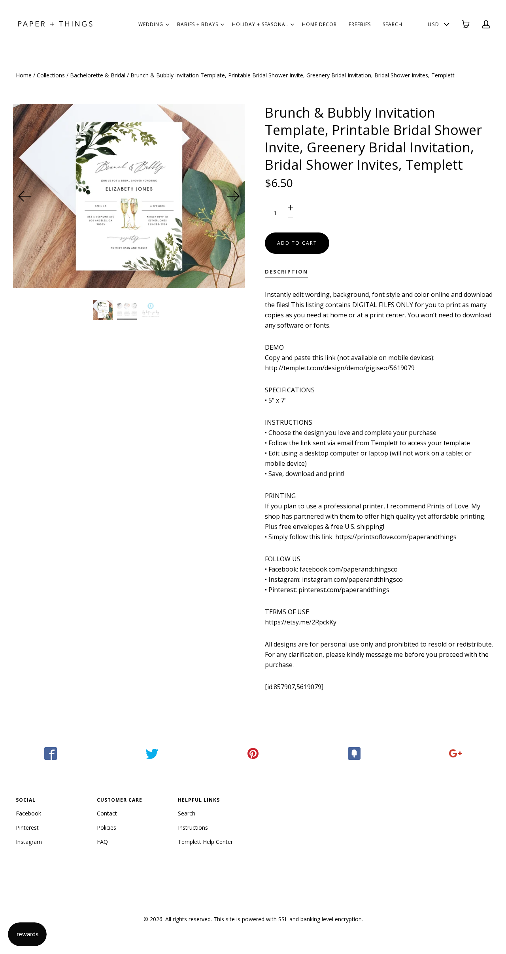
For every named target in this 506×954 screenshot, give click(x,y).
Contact (107, 813)
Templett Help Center (205, 841)
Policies (106, 827)
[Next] (233, 196)
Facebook (28, 813)
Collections (51, 75)
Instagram (29, 841)
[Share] (50, 753)
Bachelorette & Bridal (97, 75)
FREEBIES (360, 24)
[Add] (455, 753)
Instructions (193, 827)
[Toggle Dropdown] (167, 24)
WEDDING (150, 24)
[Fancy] (354, 753)
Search (186, 813)
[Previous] (25, 196)
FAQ (102, 841)
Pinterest (27, 827)
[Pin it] (253, 753)
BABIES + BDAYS (197, 24)
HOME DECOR (319, 24)
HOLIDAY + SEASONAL (260, 24)
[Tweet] (151, 753)
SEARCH (392, 24)
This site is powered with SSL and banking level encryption (287, 919)
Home (24, 75)
